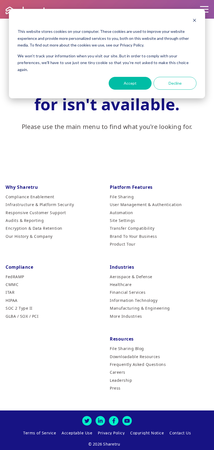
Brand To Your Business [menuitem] (133, 236)
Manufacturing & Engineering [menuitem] (140, 308)
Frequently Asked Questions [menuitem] (138, 364)
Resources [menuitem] (122, 339)
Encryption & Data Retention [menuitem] (34, 228)
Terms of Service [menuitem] (39, 433)
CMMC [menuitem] (12, 284)
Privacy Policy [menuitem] (111, 433)
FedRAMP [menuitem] (15, 276)
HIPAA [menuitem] (12, 300)
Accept (130, 83)
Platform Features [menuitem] (131, 187)
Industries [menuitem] (122, 267)
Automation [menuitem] (121, 212)
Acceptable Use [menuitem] (77, 433)
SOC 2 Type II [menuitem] (19, 308)
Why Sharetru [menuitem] (22, 187)
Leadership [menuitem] (121, 380)
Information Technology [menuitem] (133, 300)
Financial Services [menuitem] (127, 292)
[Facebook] (113, 420)
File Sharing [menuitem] (122, 196)
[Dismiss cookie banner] (194, 21)
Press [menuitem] (115, 388)
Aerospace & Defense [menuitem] (131, 276)
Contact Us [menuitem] (180, 433)
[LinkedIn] (100, 420)
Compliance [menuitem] (19, 267)
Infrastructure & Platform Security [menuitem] (40, 204)
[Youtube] (127, 420)
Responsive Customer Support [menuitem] (36, 212)
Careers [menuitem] (117, 372)
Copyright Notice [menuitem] (147, 433)
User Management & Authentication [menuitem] (146, 204)
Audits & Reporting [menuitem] (25, 220)
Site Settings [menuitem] (122, 220)
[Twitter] (87, 420)
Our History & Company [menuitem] (29, 236)
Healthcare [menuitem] (121, 284)
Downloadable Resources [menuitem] (135, 356)
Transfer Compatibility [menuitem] (132, 228)
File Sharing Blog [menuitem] (127, 348)
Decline (175, 83)
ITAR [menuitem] (10, 292)
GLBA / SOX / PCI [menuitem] (22, 316)
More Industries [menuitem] (126, 316)
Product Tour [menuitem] (122, 244)
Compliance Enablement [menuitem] (30, 196)
